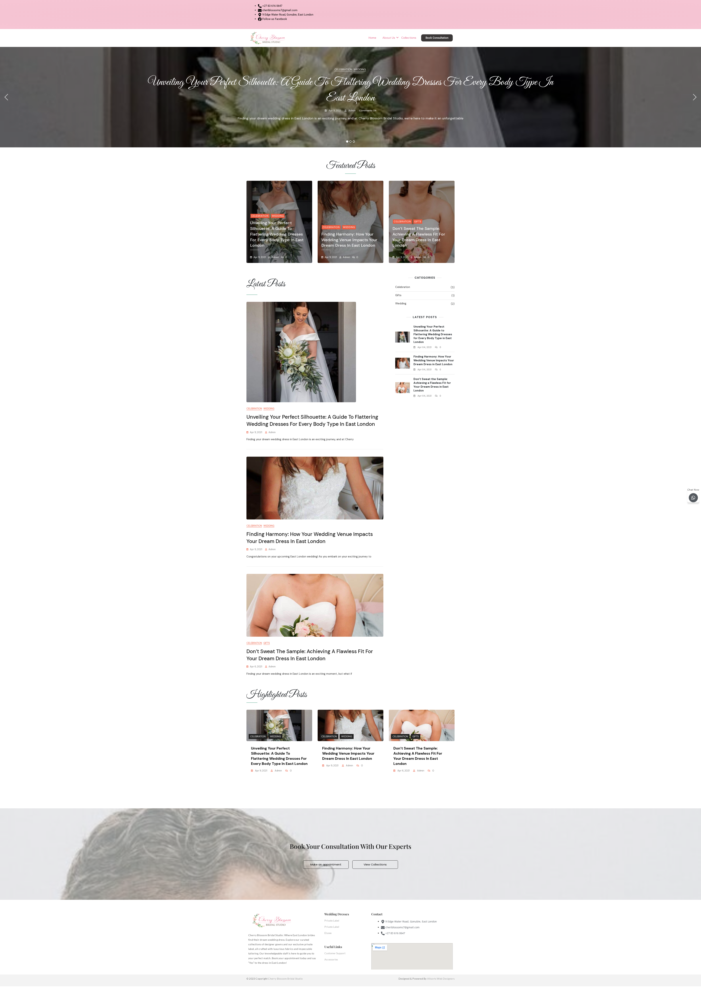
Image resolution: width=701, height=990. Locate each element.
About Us (388, 38)
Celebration (343, 69)
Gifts (417, 221)
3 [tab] (354, 141)
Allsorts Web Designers (441, 978)
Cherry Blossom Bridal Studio (285, 978)
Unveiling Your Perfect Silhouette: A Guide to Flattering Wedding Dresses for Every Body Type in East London (277, 234)
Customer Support (334, 953)
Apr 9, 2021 (334, 110)
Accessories (331, 959)
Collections (408, 38)
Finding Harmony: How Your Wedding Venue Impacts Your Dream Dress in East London (349, 240)
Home (372, 38)
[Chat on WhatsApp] (693, 497)
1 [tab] (347, 141)
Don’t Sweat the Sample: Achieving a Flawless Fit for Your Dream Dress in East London (418, 237)
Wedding (360, 69)
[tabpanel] (350, 97)
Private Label (331, 920)
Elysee (328, 932)
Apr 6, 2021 (401, 257)
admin (352, 110)
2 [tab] (350, 141)
